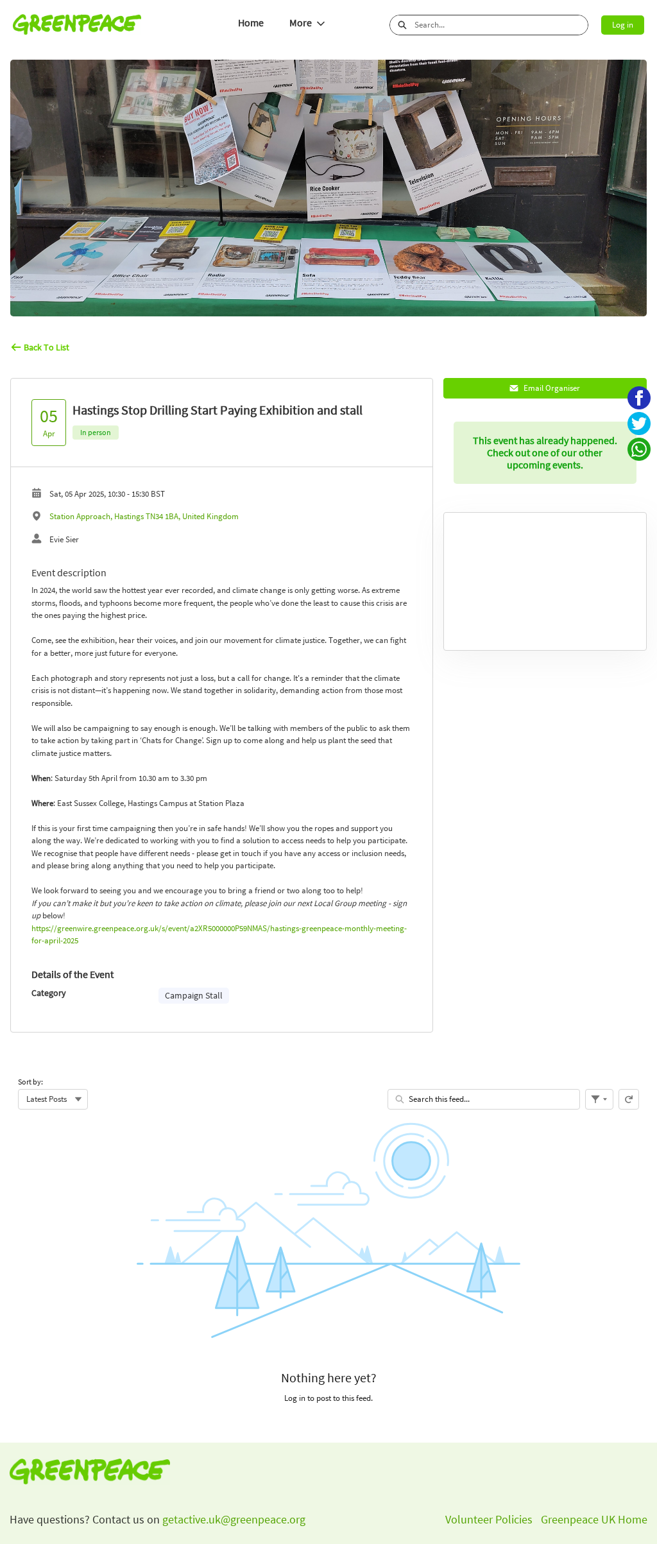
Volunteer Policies (489, 1519)
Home (251, 23)
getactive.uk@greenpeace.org (232, 1519)
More (300, 23)
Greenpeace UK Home (594, 1519)
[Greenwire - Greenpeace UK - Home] (77, 24)
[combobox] (501, 25)
